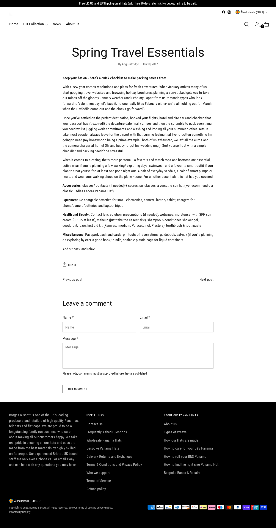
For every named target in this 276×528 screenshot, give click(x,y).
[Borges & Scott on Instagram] (229, 12)
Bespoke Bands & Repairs (182, 473)
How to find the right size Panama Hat (191, 464)
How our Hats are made (181, 440)
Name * (68, 317)
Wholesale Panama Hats (104, 440)
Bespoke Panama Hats (102, 448)
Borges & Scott (37, 507)
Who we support (98, 473)
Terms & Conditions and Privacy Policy (114, 464)
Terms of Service (98, 481)
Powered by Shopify (19, 512)
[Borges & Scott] (11, 14)
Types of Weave (175, 432)
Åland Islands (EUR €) (252, 12)
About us (170, 424)
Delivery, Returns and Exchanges (109, 456)
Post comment (77, 389)
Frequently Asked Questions (106, 432)
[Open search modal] (246, 24)
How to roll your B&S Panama (185, 456)
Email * (145, 317)
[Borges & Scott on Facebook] (224, 12)
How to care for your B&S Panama (188, 448)
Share (72, 264)
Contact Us (94, 424)
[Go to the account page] (255, 24)
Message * (70, 338)
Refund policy (96, 489)
